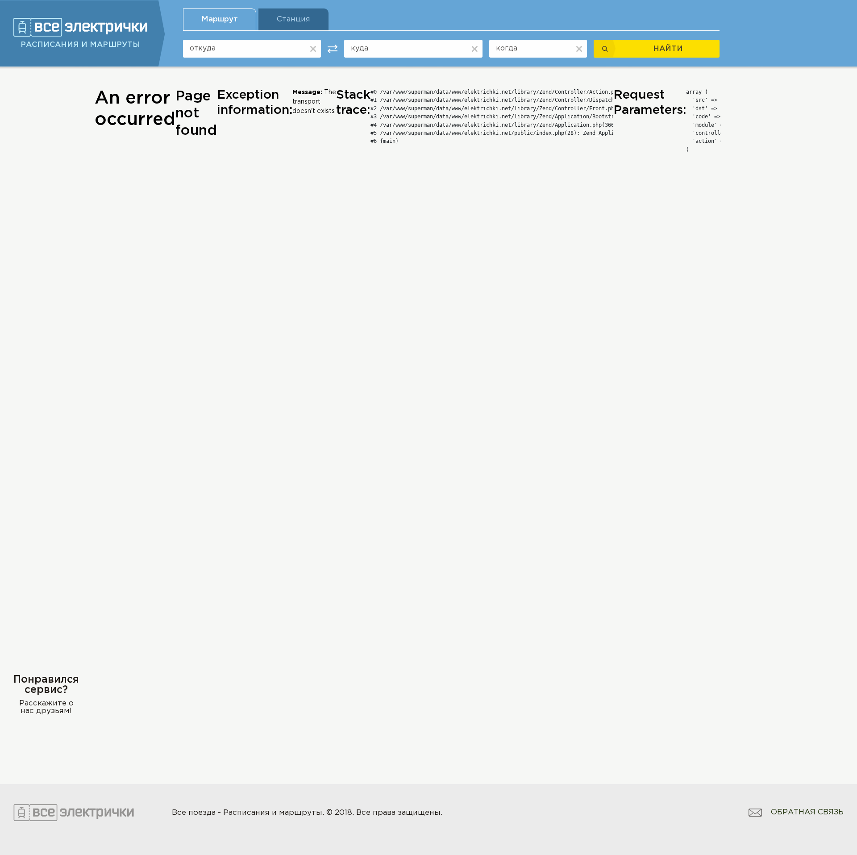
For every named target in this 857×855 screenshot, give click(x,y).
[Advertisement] (46, 222)
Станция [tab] (293, 19)
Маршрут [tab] (219, 19)
